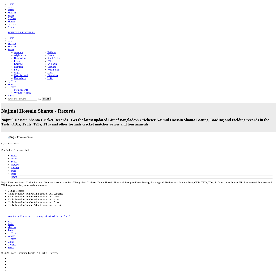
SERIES (12, 43)
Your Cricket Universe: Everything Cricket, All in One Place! (39, 216)
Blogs (11, 241)
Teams (11, 15)
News (11, 27)
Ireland (17, 61)
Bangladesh (20, 58)
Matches (12, 12)
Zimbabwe (52, 75)
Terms (11, 247)
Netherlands (20, 78)
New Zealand (21, 75)
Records (12, 24)
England (18, 63)
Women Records (22, 92)
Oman (50, 55)
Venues (11, 21)
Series (11, 9)
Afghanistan (20, 55)
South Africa (53, 58)
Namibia (18, 66)
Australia (18, 52)
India (16, 69)
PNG (50, 61)
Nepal (17, 72)
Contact (12, 244)
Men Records (21, 89)
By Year (12, 18)
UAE (50, 72)
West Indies (53, 69)
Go (40, 98)
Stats (13, 170)
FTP (10, 6)
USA (50, 78)
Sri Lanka (52, 63)
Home (11, 4)
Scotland (51, 66)
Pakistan (51, 52)
